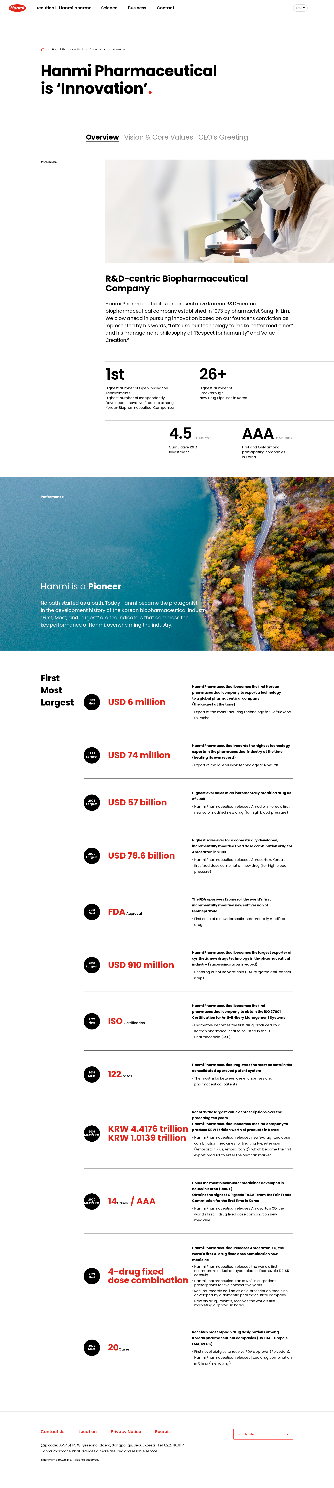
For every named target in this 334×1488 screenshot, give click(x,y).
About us (95, 49)
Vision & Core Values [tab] (158, 137)
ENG (297, 8)
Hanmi (117, 49)
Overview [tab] (102, 137)
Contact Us (53, 1431)
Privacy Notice (126, 1431)
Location (87, 1431)
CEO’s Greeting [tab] (223, 137)
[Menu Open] (321, 8)
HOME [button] (43, 50)
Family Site (246, 1434)
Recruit (162, 1431)
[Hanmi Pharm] (17, 8)
